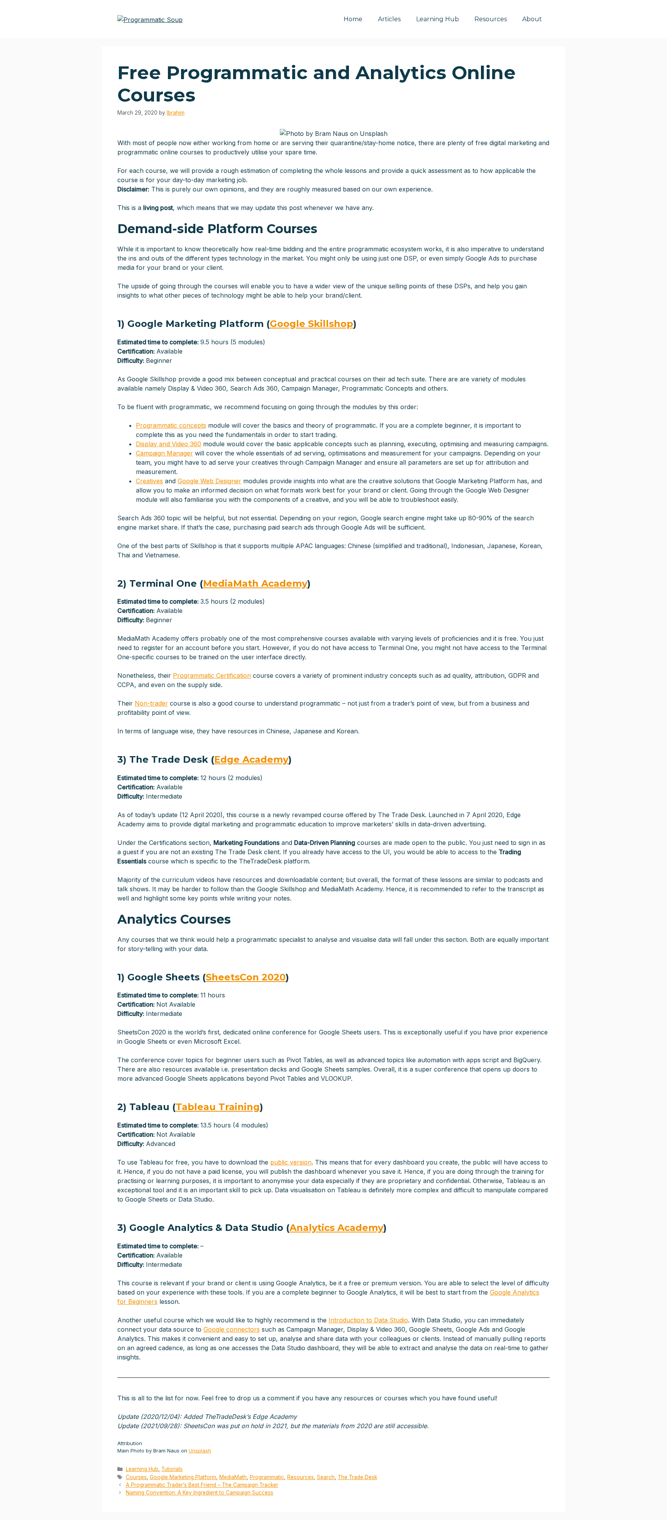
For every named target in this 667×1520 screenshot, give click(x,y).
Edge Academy (251, 759)
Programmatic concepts (171, 425)
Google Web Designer (209, 481)
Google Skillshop (311, 323)
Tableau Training (218, 1106)
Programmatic (267, 1477)
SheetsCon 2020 (246, 977)
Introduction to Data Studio (368, 1320)
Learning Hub (437, 19)
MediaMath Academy (255, 583)
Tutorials (172, 1469)
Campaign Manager (164, 453)
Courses (136, 1477)
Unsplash (200, 1450)
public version (290, 1162)
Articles (389, 19)
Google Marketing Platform (183, 1477)
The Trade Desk (357, 1477)
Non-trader (151, 703)
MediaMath (233, 1477)
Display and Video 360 (168, 444)
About (532, 19)
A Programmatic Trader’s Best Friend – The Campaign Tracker (202, 1485)
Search (326, 1477)
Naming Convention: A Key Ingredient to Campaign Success (199, 1493)
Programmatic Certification (212, 675)
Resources (490, 19)
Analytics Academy (336, 1227)
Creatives (149, 481)
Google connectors (231, 1329)
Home (353, 19)
